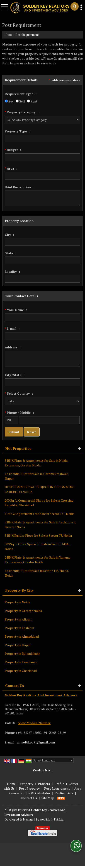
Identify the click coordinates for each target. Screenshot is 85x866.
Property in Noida (17, 602)
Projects (44, 784)
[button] (34, 723)
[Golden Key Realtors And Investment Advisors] (39, 8)
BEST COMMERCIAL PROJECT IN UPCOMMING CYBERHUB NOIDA (40, 489)
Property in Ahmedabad (22, 636)
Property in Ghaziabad (21, 670)
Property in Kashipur (19, 628)
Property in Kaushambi (21, 662)
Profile (59, 784)
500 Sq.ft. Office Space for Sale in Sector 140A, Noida (37, 546)
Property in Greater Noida (23, 611)
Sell (22, 101)
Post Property (29, 788)
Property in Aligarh (18, 619)
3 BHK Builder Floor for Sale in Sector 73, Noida (38, 535)
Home (8, 35)
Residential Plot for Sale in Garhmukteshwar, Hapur (36, 476)
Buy (11, 101)
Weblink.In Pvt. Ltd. (52, 819)
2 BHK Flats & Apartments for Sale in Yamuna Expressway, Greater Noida (37, 559)
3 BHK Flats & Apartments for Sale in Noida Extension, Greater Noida (36, 462)
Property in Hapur (18, 645)
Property (26, 784)
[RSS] (61, 798)
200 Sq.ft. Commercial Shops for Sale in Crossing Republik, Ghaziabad (39, 502)
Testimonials (64, 793)
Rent (33, 101)
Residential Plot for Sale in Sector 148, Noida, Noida (37, 572)
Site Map (47, 798)
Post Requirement (57, 788)
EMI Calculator (39, 793)
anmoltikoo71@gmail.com (36, 742)
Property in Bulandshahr (22, 653)
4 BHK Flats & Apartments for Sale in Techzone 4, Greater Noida (40, 524)
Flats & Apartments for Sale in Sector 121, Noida (39, 513)
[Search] (74, 6)
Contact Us (29, 798)
